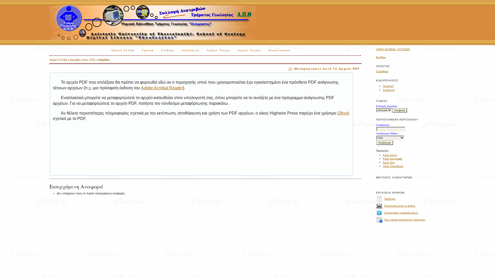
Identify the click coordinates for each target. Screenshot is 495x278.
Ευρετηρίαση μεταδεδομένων (401, 212)
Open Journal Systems (393, 49)
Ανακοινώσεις (280, 50)
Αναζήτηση (191, 50)
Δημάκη (103, 59)
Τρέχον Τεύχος (218, 50)
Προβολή (388, 86)
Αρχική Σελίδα (123, 50)
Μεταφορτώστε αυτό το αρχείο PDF (327, 68)
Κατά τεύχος (390, 155)
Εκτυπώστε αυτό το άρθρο (399, 205)
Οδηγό (343, 113)
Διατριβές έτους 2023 (82, 59)
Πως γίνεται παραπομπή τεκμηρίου (404, 219)
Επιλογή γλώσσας (386, 106)
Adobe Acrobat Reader (162, 88)
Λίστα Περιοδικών (393, 166)
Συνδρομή (389, 90)
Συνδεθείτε (382, 71)
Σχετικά (148, 50)
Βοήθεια (381, 57)
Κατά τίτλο (389, 162)
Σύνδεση (168, 50)
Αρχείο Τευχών (249, 50)
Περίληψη (389, 198)
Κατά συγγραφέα (392, 158)
